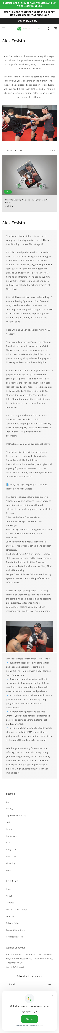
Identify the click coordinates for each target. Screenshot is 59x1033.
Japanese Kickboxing (16, 815)
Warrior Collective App (17, 909)
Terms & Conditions (15, 930)
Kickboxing (11, 836)
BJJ (8, 801)
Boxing (9, 808)
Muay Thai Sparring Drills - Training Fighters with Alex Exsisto (27, 201)
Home (9, 889)
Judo (8, 822)
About (9, 895)
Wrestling (10, 863)
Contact (10, 902)
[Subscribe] (49, 984)
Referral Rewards (14, 936)
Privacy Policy (12, 923)
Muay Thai (11, 849)
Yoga (8, 870)
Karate (9, 829)
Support (10, 916)
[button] (3, 29)
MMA (8, 842)
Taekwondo (11, 856)
